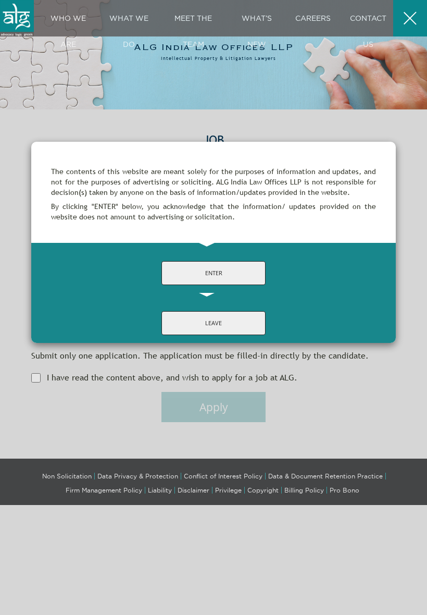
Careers (313, 18)
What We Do (128, 31)
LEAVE (213, 323)
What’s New (257, 31)
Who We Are (68, 31)
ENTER (213, 273)
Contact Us (368, 31)
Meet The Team (193, 31)
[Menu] (410, 18)
